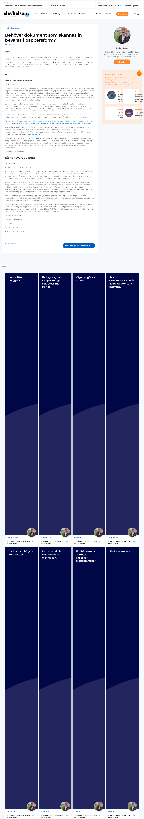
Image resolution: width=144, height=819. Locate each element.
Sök (134, 14)
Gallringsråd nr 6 (35, 134)
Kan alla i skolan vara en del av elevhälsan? (52, 554)
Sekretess (26, 541)
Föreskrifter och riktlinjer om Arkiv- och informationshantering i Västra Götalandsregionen (51, 123)
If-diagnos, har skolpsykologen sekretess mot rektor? (52, 282)
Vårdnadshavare (95, 14)
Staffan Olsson (122, 48)
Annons (4, 266)
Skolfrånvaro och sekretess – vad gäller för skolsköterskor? (86, 556)
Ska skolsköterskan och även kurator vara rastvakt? (121, 282)
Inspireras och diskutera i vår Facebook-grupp (118, 6)
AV (33, 541)
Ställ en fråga (122, 62)
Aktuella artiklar (58, 6)
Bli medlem (122, 14)
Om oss (108, 14)
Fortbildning (55, 14)
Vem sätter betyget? (16, 279)
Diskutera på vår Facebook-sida (79, 246)
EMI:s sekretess (119, 551)
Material (82, 14)
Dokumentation (14, 541)
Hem (36, 14)
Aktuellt (44, 14)
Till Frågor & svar (13, 28)
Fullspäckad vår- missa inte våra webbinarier (22, 6)
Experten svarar (70, 14)
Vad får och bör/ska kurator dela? (21, 553)
